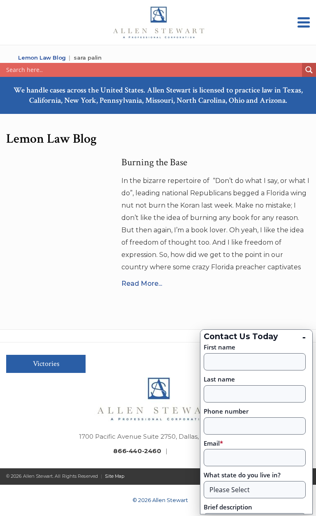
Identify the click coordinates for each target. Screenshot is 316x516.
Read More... (141, 283)
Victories (46, 363)
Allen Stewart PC (9, 58)
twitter (187, 451)
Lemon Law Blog (42, 57)
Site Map (114, 476)
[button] (303, 22)
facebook (174, 451)
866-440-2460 (137, 451)
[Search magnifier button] (309, 70)
